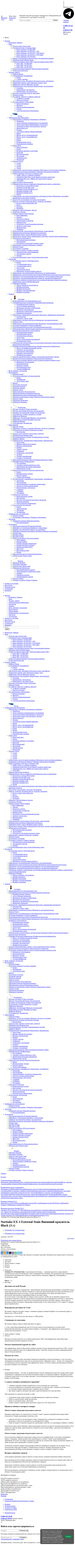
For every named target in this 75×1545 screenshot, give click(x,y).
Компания (4, 1494)
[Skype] (18, 1253)
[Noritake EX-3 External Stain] (15, 1230)
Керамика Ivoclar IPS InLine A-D (51, 1203)
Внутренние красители (41, 1212)
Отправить (23, 1537)
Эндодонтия (13, 524)
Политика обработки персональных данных (19, 1501)
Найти (7, 629)
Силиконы (61, 1196)
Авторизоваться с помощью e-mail (12, 1539)
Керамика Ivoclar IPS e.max (32, 1203)
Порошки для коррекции (21, 1212)
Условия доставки (11, 1508)
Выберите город (12, 18)
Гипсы (22, 1189)
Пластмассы (36, 1196)
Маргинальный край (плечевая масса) (37, 1213)
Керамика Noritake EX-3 (18, 1205)
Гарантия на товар (11, 1509)
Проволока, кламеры (47, 1196)
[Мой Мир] (7, 1253)
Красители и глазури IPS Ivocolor (12, 1203)
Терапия (11, 294)
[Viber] (13, 1253)
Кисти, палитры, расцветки (48, 1192)
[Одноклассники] (5, 1253)
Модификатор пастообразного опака (33, 1210)
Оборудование (13, 425)
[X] (10, 1253)
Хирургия (12, 519)
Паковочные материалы (48, 1194)
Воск (18, 1189)
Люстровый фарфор (18, 1213)
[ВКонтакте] (2, 1253)
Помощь (3, 1496)
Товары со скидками (11, 583)
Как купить (8, 585)
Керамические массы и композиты (43, 1191)
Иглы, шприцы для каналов (18, 371)
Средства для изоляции (31, 1192)
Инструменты (13, 372)
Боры (10, 44)
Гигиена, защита (14, 72)
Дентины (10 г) (6, 1210)
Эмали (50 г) (8, 1212)
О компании (9, 589)
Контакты (8, 590)
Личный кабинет (66, 21)
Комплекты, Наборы (15, 42)
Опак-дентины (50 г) (9, 1215)
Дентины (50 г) (16, 1210)
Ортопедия (12, 259)
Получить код (24, 1530)
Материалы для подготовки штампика (37, 1189)
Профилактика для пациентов (19, 514)
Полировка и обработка (9, 1189)
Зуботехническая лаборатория (19, 117)
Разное (56, 1196)
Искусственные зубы (16, 1191)
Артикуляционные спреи (14, 1198)
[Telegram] (21, 1253)
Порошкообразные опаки (24, 1215)
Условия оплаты (10, 1506)
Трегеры (8, 1194)
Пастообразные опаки (53, 1210)
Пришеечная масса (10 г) (41, 1215)
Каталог (7, 41)
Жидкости (8, 1213)
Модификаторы (55, 1213)
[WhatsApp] (15, 1253)
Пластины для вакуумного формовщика (18, 1196)
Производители (10, 587)
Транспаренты (65, 1210)
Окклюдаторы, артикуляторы (30, 1194)
